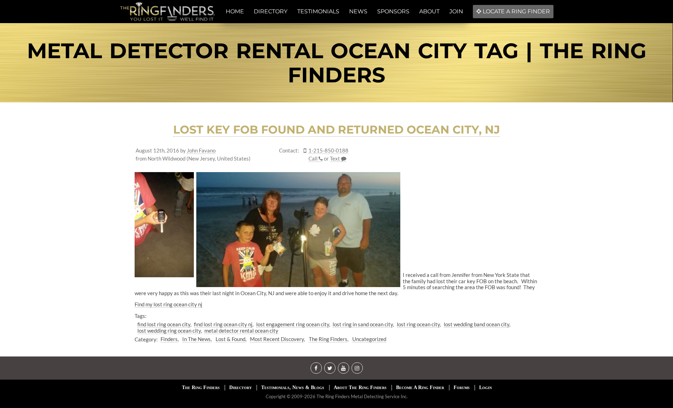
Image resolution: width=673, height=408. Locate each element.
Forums (462, 387)
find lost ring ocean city (163, 324)
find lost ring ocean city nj (223, 324)
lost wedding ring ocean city (169, 330)
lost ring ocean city (418, 324)
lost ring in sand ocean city (363, 324)
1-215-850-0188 (328, 151)
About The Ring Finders (360, 387)
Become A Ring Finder (420, 387)
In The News (196, 339)
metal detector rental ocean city (241, 330)
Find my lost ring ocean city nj (168, 304)
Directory (240, 387)
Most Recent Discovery (277, 339)
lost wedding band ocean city (476, 324)
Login (485, 387)
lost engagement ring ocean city (292, 324)
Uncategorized (369, 339)
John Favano (201, 151)
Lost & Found (230, 339)
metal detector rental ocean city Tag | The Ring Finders (336, 63)
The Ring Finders (328, 339)
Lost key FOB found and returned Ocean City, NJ (336, 129)
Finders (169, 339)
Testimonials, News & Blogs (292, 387)
